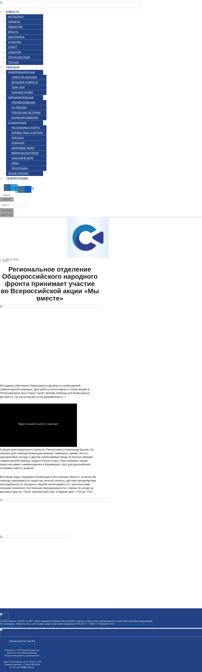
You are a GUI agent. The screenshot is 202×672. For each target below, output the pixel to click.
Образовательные (21, 97)
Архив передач (18, 173)
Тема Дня (18, 87)
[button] (7, 195)
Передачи (13, 67)
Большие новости (24, 82)
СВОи (15, 163)
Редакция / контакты (17, 644)
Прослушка (19, 168)
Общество (15, 26)
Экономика (16, 37)
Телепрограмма (17, 178)
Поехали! (17, 142)
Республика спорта (25, 127)
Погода (13, 62)
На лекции (19, 107)
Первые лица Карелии (27, 132)
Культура (14, 42)
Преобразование (23, 102)
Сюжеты (14, 21)
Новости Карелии (24, 77)
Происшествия (19, 57)
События (14, 52)
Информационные (21, 72)
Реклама (33, 644)
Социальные (17, 122)
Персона (17, 137)
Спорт (12, 47)
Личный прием (22, 92)
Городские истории (26, 112)
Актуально (16, 16)
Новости (12, 11)
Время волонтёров (24, 153)
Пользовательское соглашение (130, 623)
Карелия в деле (22, 158)
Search (6, 199)
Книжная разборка (24, 117)
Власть (13, 31)
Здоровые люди (22, 148)
